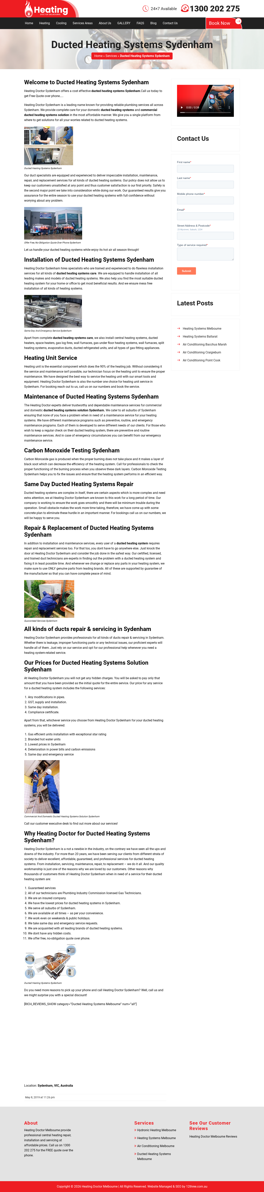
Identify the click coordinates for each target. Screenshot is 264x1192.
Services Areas (83, 23)
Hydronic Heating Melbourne (156, 1130)
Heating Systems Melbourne (202, 328)
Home (29, 23)
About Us (105, 23)
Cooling (61, 23)
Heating (44, 23)
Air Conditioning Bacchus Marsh (205, 344)
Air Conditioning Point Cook (201, 360)
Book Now (219, 23)
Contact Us (170, 23)
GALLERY (123, 23)
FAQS (140, 23)
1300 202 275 (215, 9)
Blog (153, 23)
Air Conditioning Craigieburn (202, 352)
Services (111, 56)
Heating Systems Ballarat (200, 336)
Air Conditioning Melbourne (155, 1146)
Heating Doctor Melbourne (100, 1186)
